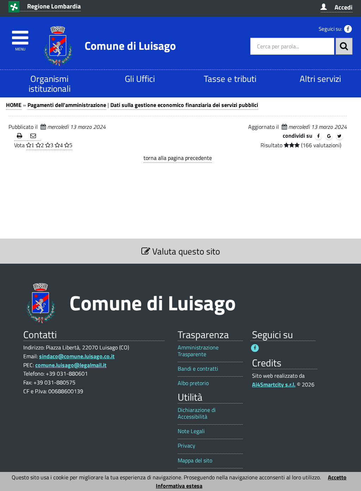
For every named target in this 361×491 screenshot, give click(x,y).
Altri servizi (320, 78)
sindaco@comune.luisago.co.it (77, 356)
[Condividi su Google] (329, 136)
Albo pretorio (193, 383)
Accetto (337, 477)
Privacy (186, 445)
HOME (14, 105)
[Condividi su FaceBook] (318, 136)
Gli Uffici (140, 78)
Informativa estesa (179, 485)
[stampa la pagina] (20, 136)
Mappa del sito (195, 460)
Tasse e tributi (230, 78)
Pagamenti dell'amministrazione (66, 105)
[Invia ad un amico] (34, 136)
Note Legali (191, 431)
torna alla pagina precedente (177, 158)
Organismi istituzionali (50, 83)
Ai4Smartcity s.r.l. (273, 384)
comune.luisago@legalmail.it (70, 365)
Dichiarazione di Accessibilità (197, 413)
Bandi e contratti (198, 368)
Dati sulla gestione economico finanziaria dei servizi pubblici (184, 105)
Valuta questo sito (185, 251)
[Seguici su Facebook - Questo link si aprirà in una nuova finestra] (348, 29)
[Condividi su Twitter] (339, 136)
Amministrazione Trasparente (198, 351)
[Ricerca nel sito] (344, 46)
